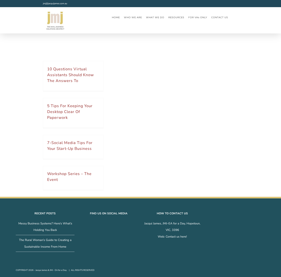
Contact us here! (176, 237)
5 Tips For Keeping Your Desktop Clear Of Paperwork (70, 111)
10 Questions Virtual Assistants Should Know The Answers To (70, 74)
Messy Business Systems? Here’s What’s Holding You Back (45, 226)
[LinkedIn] (111, 223)
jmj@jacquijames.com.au (55, 3)
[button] (233, 17)
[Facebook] (102, 223)
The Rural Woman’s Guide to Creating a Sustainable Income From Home (45, 243)
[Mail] (115, 223)
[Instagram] (106, 223)
